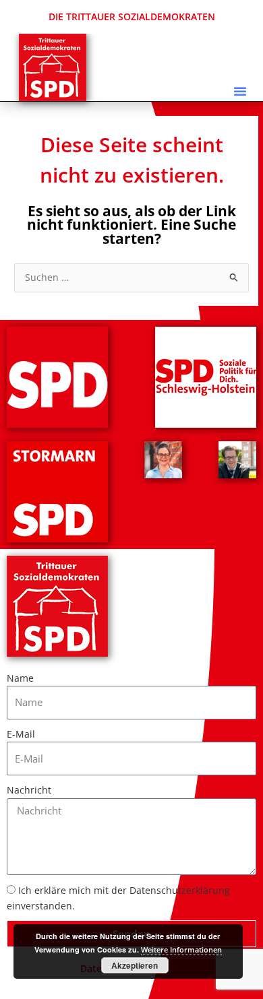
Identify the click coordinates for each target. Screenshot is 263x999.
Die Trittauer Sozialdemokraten (132, 16)
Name (20, 678)
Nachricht (29, 789)
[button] (240, 91)
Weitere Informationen (181, 949)
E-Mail (21, 734)
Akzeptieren (134, 965)
